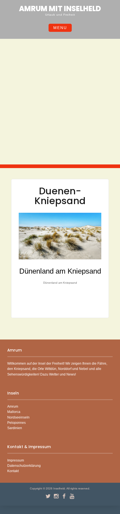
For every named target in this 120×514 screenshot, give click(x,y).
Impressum (15, 460)
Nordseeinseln (18, 417)
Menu (60, 27)
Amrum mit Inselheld (60, 9)
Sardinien (14, 428)
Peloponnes (16, 423)
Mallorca (13, 412)
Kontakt (13, 471)
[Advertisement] (60, 102)
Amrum (12, 406)
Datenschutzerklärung (24, 466)
